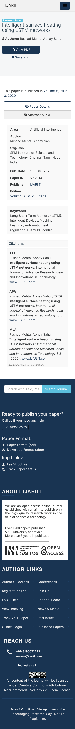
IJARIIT (11, 5)
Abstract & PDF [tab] (39, 115)
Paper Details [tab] (39, 106)
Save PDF (22, 57)
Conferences (47, 582)
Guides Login (12, 627)
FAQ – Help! (10, 600)
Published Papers (51, 627)
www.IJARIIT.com (22, 282)
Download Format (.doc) (25, 450)
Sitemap (42, 709)
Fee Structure (17, 464)
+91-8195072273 (15, 427)
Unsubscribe (57, 709)
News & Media (48, 609)
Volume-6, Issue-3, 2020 (28, 196)
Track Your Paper (15, 618)
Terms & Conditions (22, 709)
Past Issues (46, 618)
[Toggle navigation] (65, 6)
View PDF (22, 50)
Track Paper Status (21, 469)
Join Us (43, 591)
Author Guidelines (15, 582)
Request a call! (27, 665)
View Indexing (12, 609)
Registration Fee (14, 591)
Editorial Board (49, 600)
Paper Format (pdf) (21, 445)
